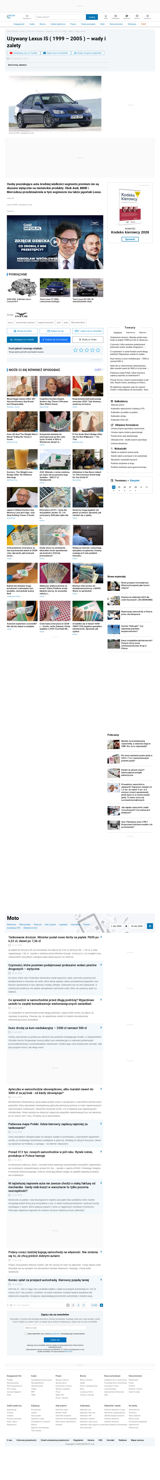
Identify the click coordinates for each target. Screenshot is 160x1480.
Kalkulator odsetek (87, 1419)
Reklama (123, 1440)
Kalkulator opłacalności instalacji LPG (127, 409)
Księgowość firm (14, 1376)
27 (130, 487)
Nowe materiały (117, 576)
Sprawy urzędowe (63, 1389)
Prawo (73, 24)
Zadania (10, 1416)
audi (59, 322)
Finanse (132, 1386)
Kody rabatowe (135, 1416)
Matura (34, 1425)
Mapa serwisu (137, 1440)
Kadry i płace (12, 1422)
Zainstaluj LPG (13, 928)
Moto (102, 24)
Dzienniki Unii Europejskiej (66, 1419)
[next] (101, 1305)
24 (113, 487)
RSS (100, 1440)
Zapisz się (55, 1340)
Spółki (82, 1383)
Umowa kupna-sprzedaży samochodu (127, 428)
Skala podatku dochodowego (115, 1425)
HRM (33, 1395)
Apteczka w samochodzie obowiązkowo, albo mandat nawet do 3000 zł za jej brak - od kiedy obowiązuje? (129, 367)
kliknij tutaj (68, 1351)
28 (135, 487)
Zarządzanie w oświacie (40, 1422)
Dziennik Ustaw (62, 1410)
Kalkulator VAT (86, 1416)
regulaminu (55, 1334)
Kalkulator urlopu (118, 416)
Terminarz (121, 480)
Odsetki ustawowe (111, 1422)
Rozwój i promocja (14, 1419)
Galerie (86, 924)
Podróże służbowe (111, 1419)
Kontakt (110, 1440)
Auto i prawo (50, 924)
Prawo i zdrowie (62, 1398)
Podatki (10, 1380)
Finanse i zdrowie (87, 1395)
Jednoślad (75, 924)
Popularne (118, 332)
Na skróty (133, 1406)
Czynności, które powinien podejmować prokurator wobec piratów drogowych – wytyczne (127, 345)
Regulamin (78, 1440)
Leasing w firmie (86, 1392)
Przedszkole (36, 1410)
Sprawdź (130, 239)
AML (106, 1395)
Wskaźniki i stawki (112, 1406)
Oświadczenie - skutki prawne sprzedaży (129, 440)
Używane (40, 31)
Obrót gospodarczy (14, 1386)
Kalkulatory (121, 401)
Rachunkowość (13, 1383)
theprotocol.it (134, 1425)
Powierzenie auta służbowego (124, 436)
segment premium (46, 322)
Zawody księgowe (14, 1392)
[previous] (68, 1305)
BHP (33, 1392)
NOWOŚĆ (130, 228)
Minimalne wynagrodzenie (114, 1413)
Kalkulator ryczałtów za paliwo (124, 412)
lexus (10, 322)
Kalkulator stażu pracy (89, 1422)
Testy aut (30, 31)
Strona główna (12, 31)
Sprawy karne (61, 1383)
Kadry (32, 24)
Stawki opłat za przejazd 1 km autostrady (129, 456)
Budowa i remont (135, 1389)
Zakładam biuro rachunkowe (115, 1380)
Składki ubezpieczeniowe (114, 1416)
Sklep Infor (60, 1395)
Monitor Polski (61, 1413)
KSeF (143, 24)
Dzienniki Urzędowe (63, 1416)
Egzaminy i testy (37, 1419)
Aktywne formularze (126, 425)
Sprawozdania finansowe (114, 1392)
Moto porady (24, 924)
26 (125, 487)
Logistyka (63, 924)
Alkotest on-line (30, 928)
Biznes (43, 24)
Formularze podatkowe (138, 1422)
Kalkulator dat (85, 1410)
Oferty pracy (133, 1428)
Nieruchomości (116, 24)
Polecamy (113, 735)
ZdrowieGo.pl (134, 1410)
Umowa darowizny (119, 443)
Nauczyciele (36, 1416)
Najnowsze (130, 332)
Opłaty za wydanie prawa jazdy (124, 452)
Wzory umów (134, 1419)
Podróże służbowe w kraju (122, 463)
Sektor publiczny (58, 24)
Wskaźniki (120, 448)
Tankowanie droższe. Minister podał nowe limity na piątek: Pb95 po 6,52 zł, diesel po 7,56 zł (128, 338)
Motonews (11, 924)
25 (119, 487)
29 (141, 487)
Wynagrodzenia (37, 1383)
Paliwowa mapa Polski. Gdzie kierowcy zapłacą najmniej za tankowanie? (127, 374)
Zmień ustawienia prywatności (55, 1440)
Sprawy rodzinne (62, 1380)
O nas (9, 1440)
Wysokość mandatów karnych (124, 460)
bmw (66, 322)
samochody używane (25, 322)
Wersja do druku (24, 331)
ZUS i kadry (11, 1389)
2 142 (94, 1305)
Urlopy (33, 1389)
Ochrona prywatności (26, 1440)
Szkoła (33, 1413)
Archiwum (132, 1413)
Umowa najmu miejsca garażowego (127, 432)
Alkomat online (117, 405)
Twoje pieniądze (88, 24)
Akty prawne (61, 1406)
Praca (58, 1392)
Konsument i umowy (64, 1386)
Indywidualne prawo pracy (41, 1380)
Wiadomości (133, 1380)
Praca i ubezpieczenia (88, 1386)
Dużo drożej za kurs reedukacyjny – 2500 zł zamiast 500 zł (129, 360)
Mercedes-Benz (78, 322)
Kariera (91, 1440)
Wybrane (142, 332)
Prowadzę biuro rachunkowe (115, 1383)
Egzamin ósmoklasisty (40, 1428)
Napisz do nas (57, 331)
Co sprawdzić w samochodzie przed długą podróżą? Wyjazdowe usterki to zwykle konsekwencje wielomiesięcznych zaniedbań (129, 353)
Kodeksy (59, 1425)
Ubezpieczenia (37, 1386)
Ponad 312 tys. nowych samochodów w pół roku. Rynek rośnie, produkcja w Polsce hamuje (129, 381)
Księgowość (19, 24)
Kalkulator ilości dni (119, 420)
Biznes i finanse (86, 1380)
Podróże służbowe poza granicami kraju (128, 467)
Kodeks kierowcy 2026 (130, 232)
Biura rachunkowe (112, 1376)
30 (147, 487)
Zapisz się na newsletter (91, 331)
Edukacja (132, 24)
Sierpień (135, 480)
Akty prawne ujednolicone (66, 1422)
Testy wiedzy (36, 1431)
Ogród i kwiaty (134, 1392)
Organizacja (11, 1410)
